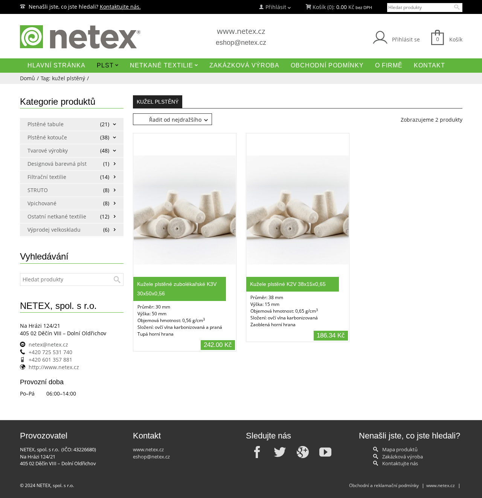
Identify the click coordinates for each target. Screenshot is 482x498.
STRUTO (37, 190)
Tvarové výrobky (47, 150)
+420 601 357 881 (50, 359)
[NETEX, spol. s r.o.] (90, 37)
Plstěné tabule (45, 124)
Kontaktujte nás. (120, 6)
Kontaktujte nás (400, 463)
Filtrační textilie (46, 176)
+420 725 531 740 (50, 352)
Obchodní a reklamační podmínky (384, 485)
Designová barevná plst (54, 163)
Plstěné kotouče (47, 137)
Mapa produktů (400, 449)
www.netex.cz (241, 31)
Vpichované (41, 203)
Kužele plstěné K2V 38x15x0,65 (288, 284)
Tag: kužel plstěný (63, 78)
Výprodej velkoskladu (54, 229)
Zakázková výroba (402, 456)
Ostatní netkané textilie (54, 216)
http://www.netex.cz (54, 367)
